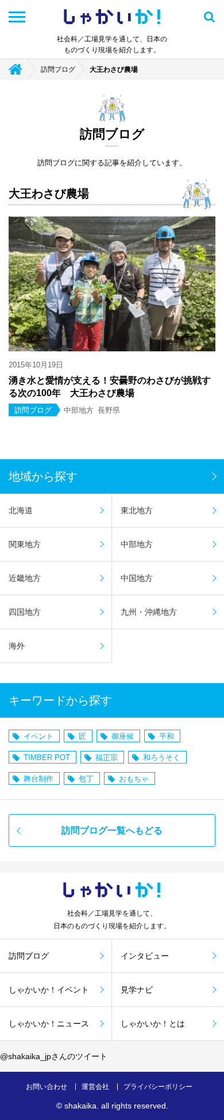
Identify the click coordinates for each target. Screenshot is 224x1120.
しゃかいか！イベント (49, 989)
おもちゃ (134, 778)
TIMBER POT (47, 757)
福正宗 (106, 757)
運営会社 (95, 1087)
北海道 (21, 510)
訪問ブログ (58, 69)
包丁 (86, 778)
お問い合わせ (46, 1087)
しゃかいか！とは (153, 1023)
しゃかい (112, 17)
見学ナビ (137, 989)
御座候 (122, 736)
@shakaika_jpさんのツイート (53, 1056)
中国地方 (137, 578)
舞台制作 (38, 778)
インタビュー (145, 955)
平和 (166, 736)
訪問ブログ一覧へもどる (112, 830)
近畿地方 (25, 578)
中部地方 (137, 544)
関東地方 (25, 544)
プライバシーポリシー (157, 1087)
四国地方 (25, 612)
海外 (17, 645)
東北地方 (137, 510)
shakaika (80, 1105)
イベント (38, 736)
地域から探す (43, 476)
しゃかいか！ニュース (49, 1023)
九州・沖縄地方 (149, 612)
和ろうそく (161, 757)
